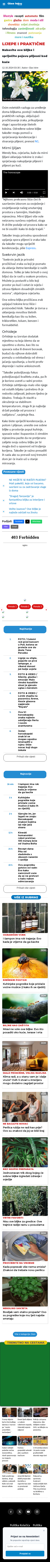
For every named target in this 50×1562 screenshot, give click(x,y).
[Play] (6, 193)
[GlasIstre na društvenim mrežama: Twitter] (21, 1512)
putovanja (35, 33)
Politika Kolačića (20, 1525)
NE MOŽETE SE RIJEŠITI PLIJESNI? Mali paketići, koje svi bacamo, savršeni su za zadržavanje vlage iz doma (27, 485)
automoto (31, 16)
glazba (17, 20)
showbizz (14, 24)
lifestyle (8, 16)
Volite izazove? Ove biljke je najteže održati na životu (25, 511)
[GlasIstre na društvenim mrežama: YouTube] (29, 1512)
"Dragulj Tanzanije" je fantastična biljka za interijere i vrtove (27, 500)
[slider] (25, 189)
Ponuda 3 (37, 607)
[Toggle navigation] (4, 4)
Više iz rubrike (26, 897)
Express (31, 248)
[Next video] (14, 193)
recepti (19, 16)
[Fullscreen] (44, 193)
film (41, 16)
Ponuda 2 (25, 607)
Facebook (18, 521)
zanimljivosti (26, 28)
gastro (8, 20)
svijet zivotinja (30, 24)
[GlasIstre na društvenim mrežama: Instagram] (38, 1512)
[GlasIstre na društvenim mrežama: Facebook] (12, 1512)
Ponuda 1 (12, 607)
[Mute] (21, 193)
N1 (36, 141)
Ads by (42, 196)
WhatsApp (36, 521)
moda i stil (36, 20)
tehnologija (9, 28)
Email (14, 527)
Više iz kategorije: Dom (25, 1334)
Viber (6, 527)
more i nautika (24, 37)
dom (26, 20)
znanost (22, 33)
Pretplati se (25, 1553)
